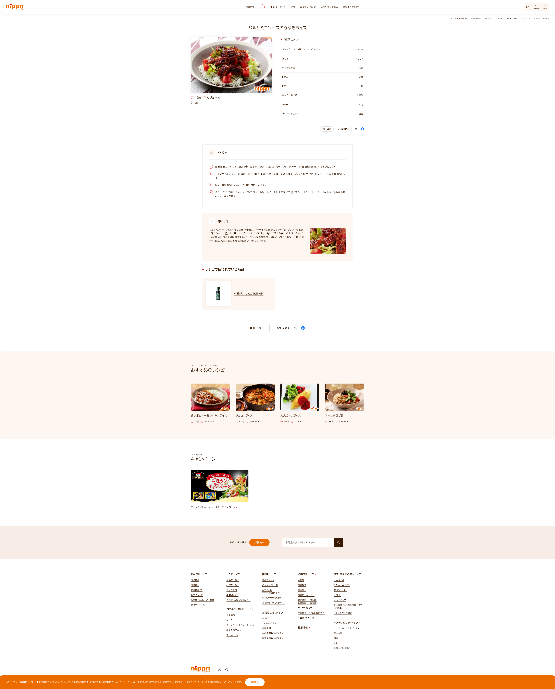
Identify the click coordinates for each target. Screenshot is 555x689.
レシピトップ (233, 574)
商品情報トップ (199, 574)
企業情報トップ (306, 574)
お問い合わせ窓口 (329, 7)
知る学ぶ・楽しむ (308, 7)
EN (528, 7)
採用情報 (303, 627)
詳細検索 (259, 542)
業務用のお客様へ (351, 7)
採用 (293, 7)
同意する (254, 682)
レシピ (262, 7)
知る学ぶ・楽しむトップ (239, 609)
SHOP (536, 8)
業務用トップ (269, 574)
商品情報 (250, 7)
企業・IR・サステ (277, 7)
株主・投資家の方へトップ (348, 574)
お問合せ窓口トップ (273, 612)
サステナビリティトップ (346, 622)
